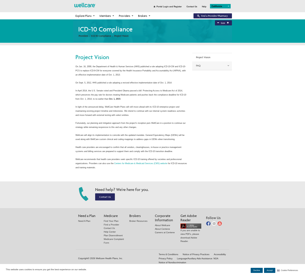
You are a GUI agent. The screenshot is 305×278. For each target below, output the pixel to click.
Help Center (110, 232)
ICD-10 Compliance (101, 35)
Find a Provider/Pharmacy (214, 15)
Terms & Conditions (168, 254)
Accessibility (220, 254)
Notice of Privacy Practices (196, 254)
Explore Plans (83, 16)
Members (105, 16)
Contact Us (191, 6)
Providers (124, 16)
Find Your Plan (111, 221)
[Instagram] (214, 223)
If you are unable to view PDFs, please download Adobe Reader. (190, 235)
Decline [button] (256, 270)
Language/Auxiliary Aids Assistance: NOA (197, 258)
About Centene (162, 229)
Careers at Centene (165, 232)
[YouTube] (219, 223)
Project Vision (121, 35)
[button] (288, 270)
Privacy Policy (166, 258)
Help (204, 6)
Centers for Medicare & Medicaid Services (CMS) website (140, 163)
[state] (85, 4)
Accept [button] (270, 270)
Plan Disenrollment (113, 235)
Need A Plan (84, 221)
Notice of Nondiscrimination (172, 262)
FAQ (198, 65)
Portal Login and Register (169, 6)
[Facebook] (208, 223)
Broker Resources (138, 221)
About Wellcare (162, 225)
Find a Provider (111, 224)
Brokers (142, 16)
